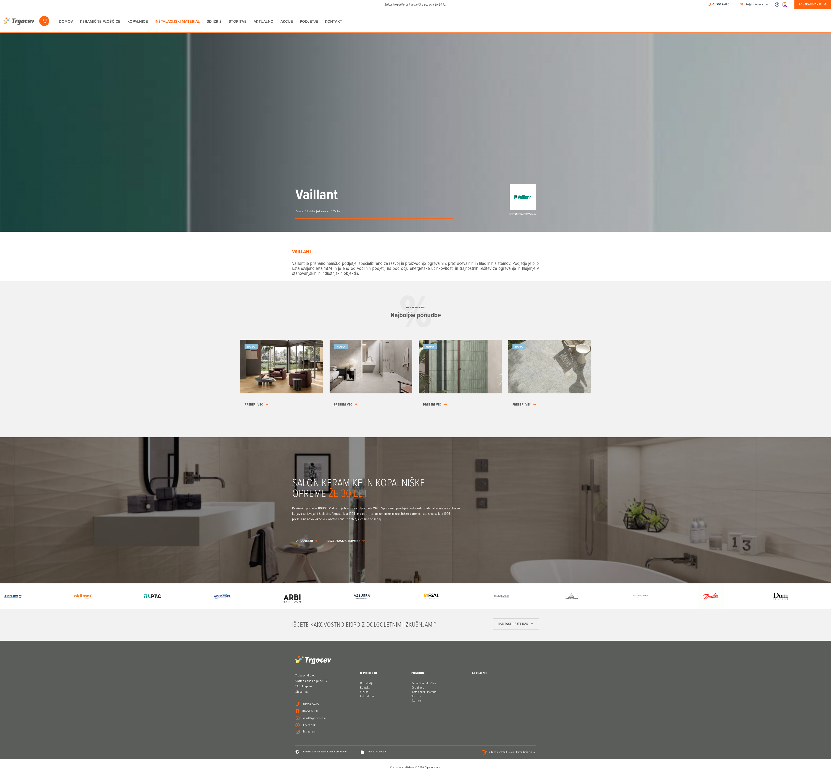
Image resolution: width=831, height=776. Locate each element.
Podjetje (309, 21)
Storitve (238, 21)
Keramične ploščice (100, 21)
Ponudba (418, 673)
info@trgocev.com (755, 4)
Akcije (286, 21)
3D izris (214, 21)
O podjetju (304, 541)
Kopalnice (137, 21)
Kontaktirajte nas (513, 624)
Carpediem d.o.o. (526, 752)
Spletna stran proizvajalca (522, 214)
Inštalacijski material (177, 21)
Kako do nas (368, 696)
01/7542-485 (721, 4)
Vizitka (364, 692)
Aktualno (264, 21)
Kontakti (365, 688)
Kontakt (333, 21)
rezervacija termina (344, 541)
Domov (66, 21)
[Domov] (26, 21)
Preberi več (254, 404)
